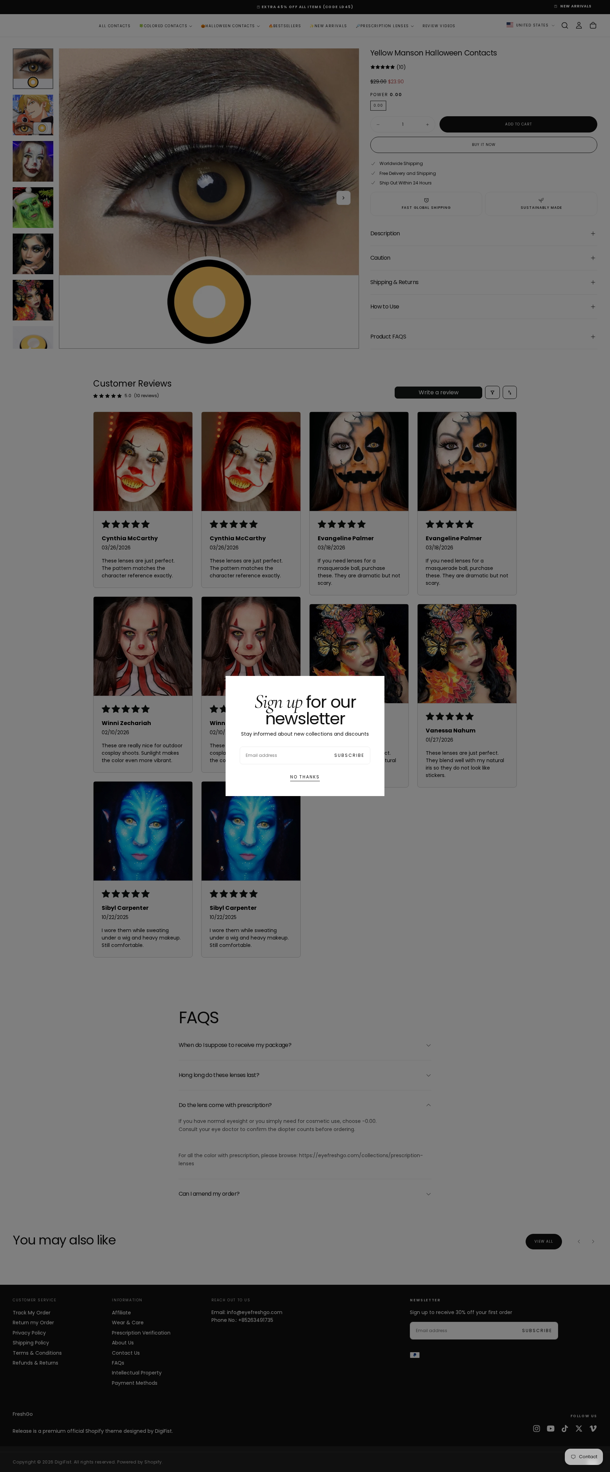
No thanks (305, 777)
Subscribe (349, 755)
